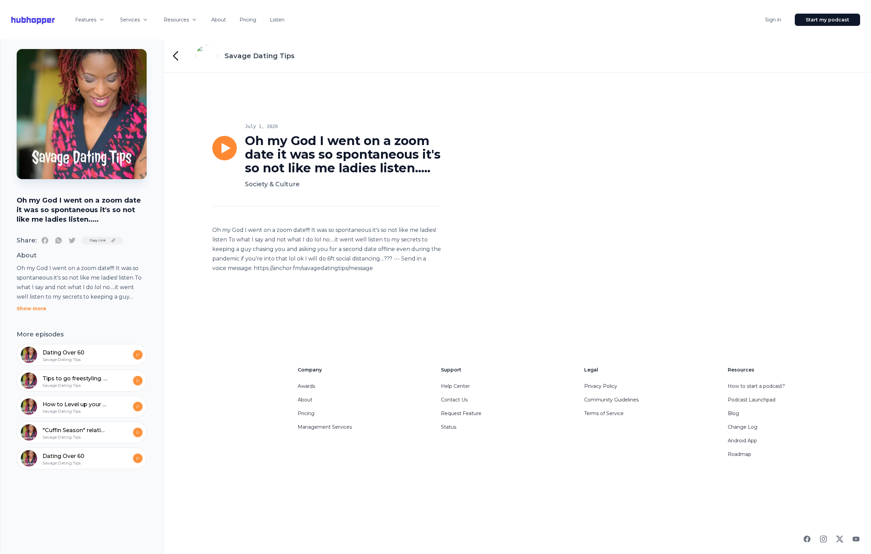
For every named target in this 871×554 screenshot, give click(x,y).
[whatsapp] (58, 240)
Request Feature (461, 413)
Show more (31, 308)
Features (85, 20)
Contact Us (454, 400)
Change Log (742, 427)
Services (130, 20)
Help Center (455, 386)
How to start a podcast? (756, 386)
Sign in (773, 20)
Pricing (248, 20)
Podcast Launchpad (751, 400)
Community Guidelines (611, 400)
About (218, 20)
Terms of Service (604, 413)
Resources (176, 20)
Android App (742, 441)
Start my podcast (827, 20)
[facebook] (45, 240)
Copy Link (98, 240)
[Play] (224, 148)
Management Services (325, 427)
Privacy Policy (600, 386)
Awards (306, 386)
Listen (277, 20)
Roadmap (739, 454)
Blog (733, 413)
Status (448, 427)
